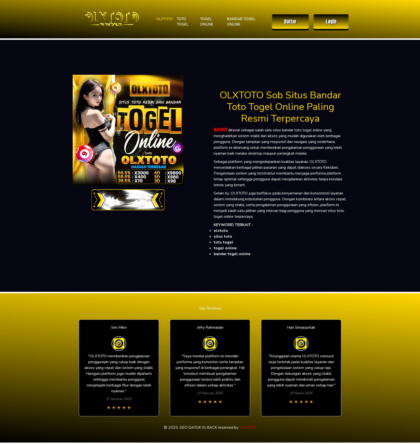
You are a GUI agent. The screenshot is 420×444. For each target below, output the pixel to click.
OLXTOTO (164, 19)
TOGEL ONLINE (206, 22)
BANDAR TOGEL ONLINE (241, 22)
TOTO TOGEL (182, 22)
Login (331, 21)
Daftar (290, 21)
